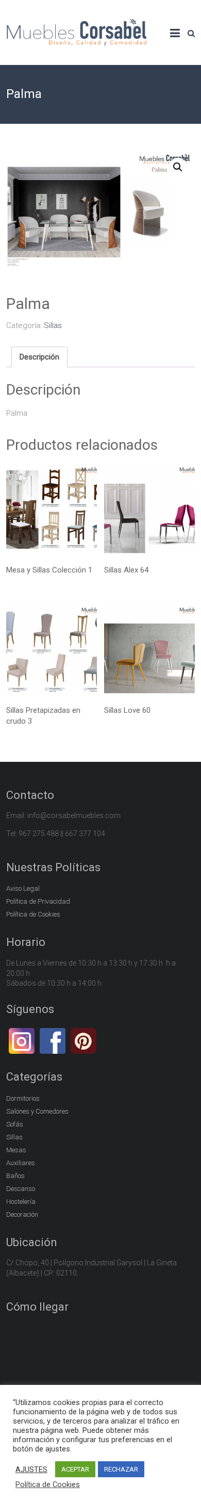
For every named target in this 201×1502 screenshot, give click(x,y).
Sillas (53, 325)
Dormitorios (23, 1098)
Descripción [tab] (39, 357)
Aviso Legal (23, 888)
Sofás (14, 1124)
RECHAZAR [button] (121, 1469)
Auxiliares (20, 1163)
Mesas (16, 1150)
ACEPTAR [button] (75, 1469)
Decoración (22, 1214)
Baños (15, 1176)
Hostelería (21, 1201)
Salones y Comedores (37, 1111)
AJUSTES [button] (31, 1469)
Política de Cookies (33, 914)
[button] (178, 167)
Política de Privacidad (38, 901)
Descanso (20, 1189)
